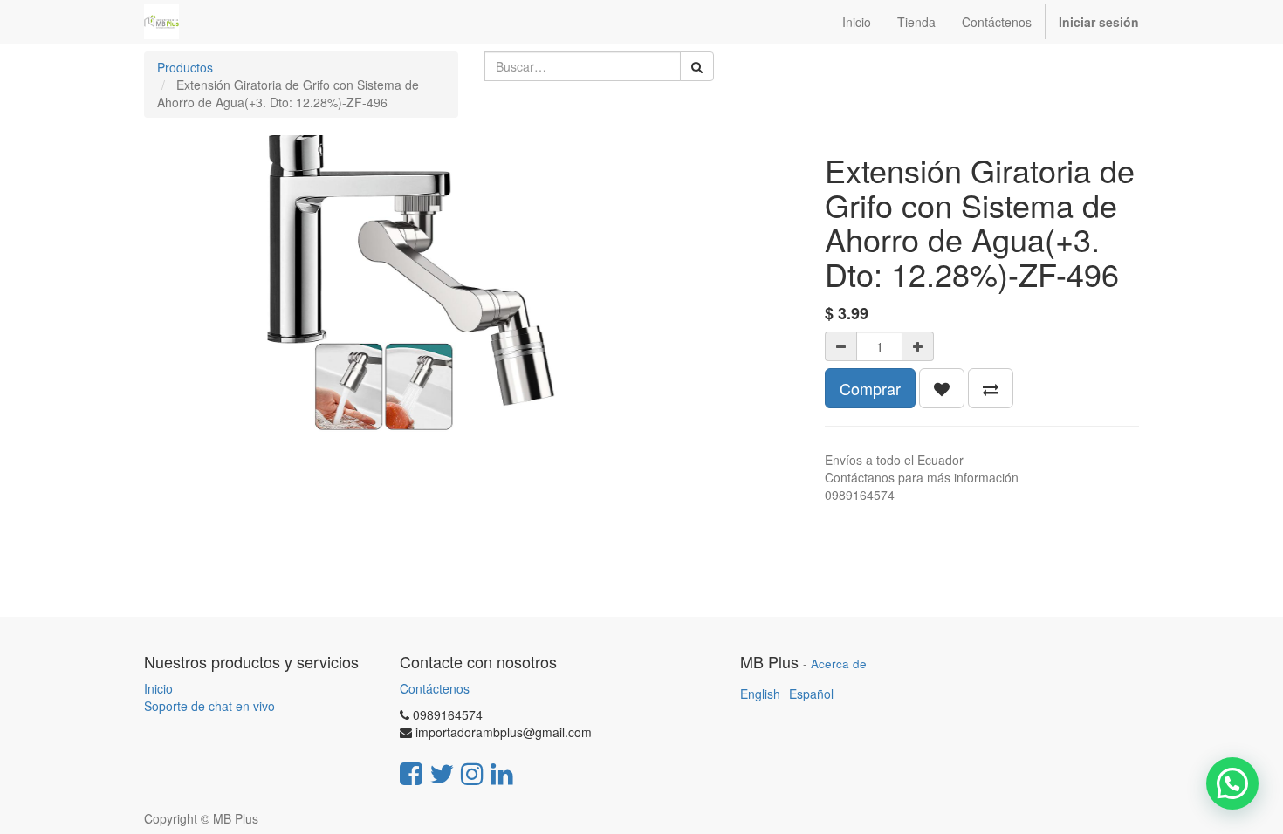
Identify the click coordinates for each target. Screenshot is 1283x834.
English (760, 693)
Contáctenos (435, 688)
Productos (185, 67)
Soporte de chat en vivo (209, 705)
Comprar (870, 388)
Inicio (158, 688)
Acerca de (839, 663)
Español (811, 693)
